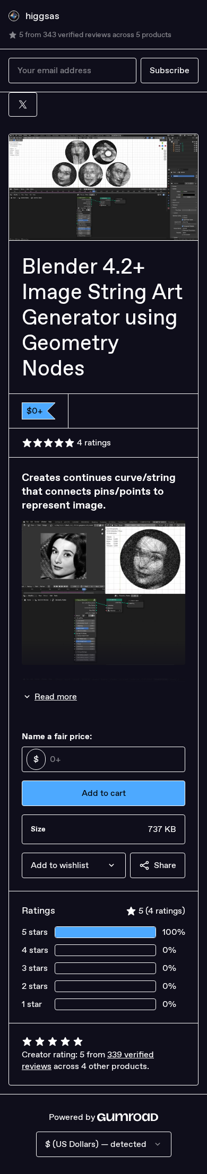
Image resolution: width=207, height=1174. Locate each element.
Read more (55, 696)
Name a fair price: (57, 736)
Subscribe (169, 70)
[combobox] (74, 865)
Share (165, 865)
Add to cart (104, 793)
